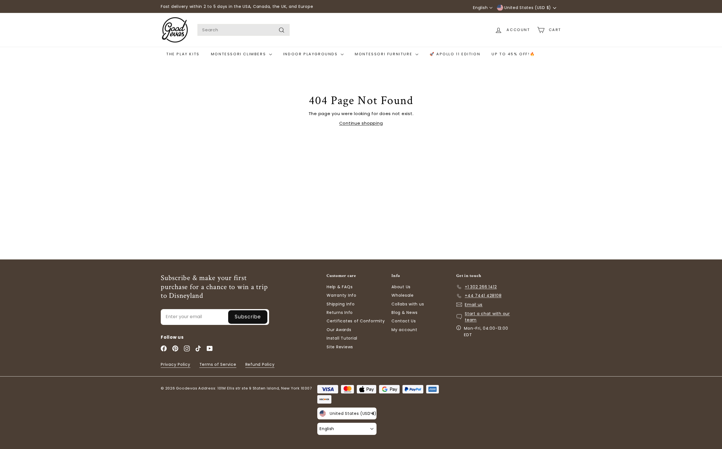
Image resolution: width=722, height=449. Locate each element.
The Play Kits (183, 54)
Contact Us (403, 321)
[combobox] (243, 30)
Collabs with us (407, 304)
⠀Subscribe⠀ (248, 316)
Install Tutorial (342, 338)
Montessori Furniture (384, 54)
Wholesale (402, 295)
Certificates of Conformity (356, 321)
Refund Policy (260, 364)
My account (404, 330)
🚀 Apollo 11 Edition (455, 54)
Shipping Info (341, 304)
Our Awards (339, 330)
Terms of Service (217, 364)
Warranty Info (341, 295)
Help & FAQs (340, 287)
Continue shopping (361, 123)
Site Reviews (340, 347)
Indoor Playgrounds (311, 54)
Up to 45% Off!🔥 (513, 54)
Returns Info (340, 312)
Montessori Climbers (239, 54)
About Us (401, 287)
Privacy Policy (175, 364)
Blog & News (404, 312)
